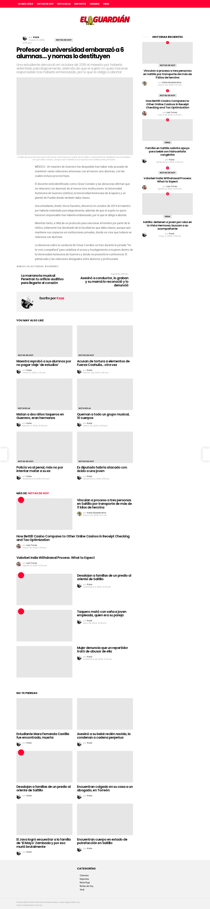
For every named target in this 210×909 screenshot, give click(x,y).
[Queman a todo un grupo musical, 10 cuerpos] (105, 394)
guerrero (52, 266)
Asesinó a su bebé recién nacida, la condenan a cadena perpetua (104, 736)
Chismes (94, 3)
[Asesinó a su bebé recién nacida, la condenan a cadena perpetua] (105, 714)
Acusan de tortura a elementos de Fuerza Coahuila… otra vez (103, 363)
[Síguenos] (184, 4)
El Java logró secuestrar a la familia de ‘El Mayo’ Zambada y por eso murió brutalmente (43, 843)
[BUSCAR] (191, 4)
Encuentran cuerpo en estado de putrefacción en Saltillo (102, 841)
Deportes (80, 3)
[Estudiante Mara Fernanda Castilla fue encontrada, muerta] (44, 714)
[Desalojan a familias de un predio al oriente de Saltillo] (44, 589)
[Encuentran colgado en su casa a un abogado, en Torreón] (105, 766)
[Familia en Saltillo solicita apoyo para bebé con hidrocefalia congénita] (167, 130)
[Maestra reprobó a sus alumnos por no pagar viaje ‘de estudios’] (44, 341)
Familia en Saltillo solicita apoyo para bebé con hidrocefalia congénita (167, 151)
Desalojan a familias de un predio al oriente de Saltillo (104, 577)
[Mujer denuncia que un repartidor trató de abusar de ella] (44, 662)
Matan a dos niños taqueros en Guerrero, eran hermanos (40, 416)
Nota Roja (64, 3)
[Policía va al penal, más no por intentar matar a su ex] (44, 447)
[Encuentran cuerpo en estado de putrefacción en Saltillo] (105, 819)
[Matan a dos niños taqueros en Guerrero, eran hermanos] (44, 394)
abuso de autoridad (31, 266)
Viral (106, 3)
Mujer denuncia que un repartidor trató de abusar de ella (102, 650)
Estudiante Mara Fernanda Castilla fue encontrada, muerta (42, 736)
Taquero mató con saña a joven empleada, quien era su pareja (101, 613)
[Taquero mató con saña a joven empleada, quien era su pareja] (44, 625)
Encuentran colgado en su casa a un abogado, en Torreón (105, 788)
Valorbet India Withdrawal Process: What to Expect (55, 557)
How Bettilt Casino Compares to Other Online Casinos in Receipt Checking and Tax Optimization (73, 538)
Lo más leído (25, 3)
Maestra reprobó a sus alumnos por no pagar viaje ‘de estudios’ (43, 363)
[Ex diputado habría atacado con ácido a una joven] (105, 447)
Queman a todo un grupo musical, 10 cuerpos (103, 416)
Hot (21, 500)
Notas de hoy (45, 3)
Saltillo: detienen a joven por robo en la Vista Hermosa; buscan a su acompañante (167, 225)
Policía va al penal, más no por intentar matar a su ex (39, 469)
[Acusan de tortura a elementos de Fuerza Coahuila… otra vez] (105, 341)
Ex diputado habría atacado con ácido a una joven (102, 469)
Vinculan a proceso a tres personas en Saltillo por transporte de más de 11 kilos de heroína (104, 504)
